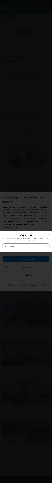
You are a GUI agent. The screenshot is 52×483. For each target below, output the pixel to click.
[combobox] (26, 246)
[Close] (48, 234)
